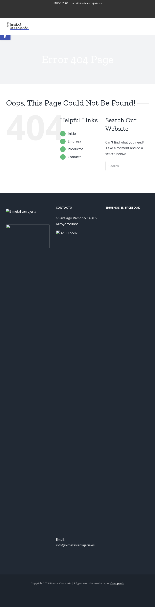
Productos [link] (75, 149)
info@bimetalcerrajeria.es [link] (87, 3)
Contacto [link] (75, 157)
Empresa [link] (74, 141)
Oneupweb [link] (117, 583)
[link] (72, 10)
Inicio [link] (72, 133)
